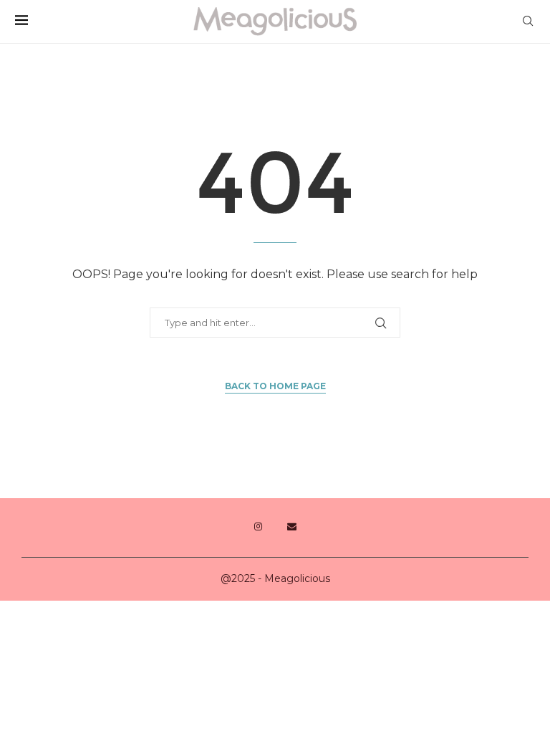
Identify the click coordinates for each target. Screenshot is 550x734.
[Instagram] (258, 527)
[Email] (291, 527)
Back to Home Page (275, 386)
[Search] (528, 22)
